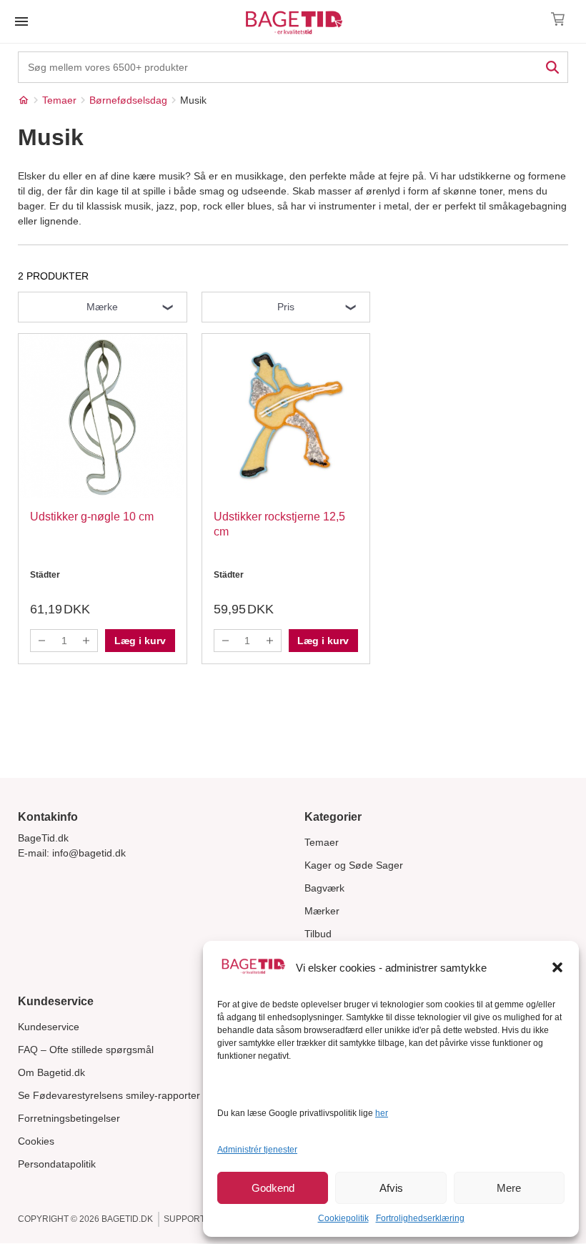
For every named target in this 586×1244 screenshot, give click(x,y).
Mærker (321, 911)
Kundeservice (48, 1026)
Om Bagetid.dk (51, 1072)
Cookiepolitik (343, 1218)
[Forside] (23, 100)
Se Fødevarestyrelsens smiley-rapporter (109, 1095)
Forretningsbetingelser (69, 1118)
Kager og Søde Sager (353, 865)
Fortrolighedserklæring (420, 1218)
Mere (509, 1188)
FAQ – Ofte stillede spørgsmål (86, 1049)
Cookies (36, 1141)
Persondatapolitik (57, 1164)
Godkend (273, 1188)
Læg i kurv (140, 640)
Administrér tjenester (257, 1150)
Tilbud (318, 933)
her (381, 1113)
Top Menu (21, 21)
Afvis (391, 1188)
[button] (557, 967)
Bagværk (324, 888)
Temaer (321, 842)
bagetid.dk (127, 1219)
